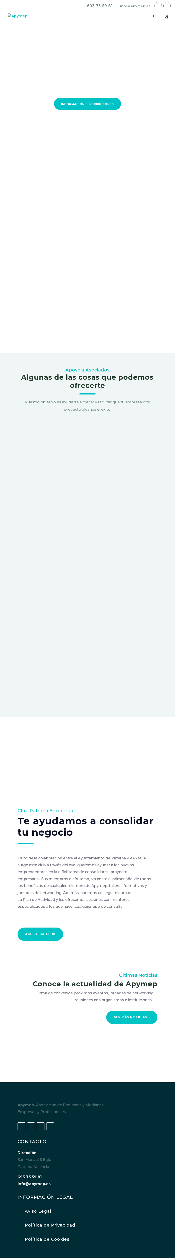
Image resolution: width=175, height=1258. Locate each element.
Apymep (32, 280)
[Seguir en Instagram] (50, 1126)
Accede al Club (40, 934)
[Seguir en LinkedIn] (40, 1126)
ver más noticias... (132, 1017)
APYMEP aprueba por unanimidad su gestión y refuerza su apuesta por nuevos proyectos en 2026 (82, 1054)
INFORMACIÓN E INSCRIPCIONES (87, 104)
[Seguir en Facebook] (21, 1126)
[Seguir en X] (31, 1126)
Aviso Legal (38, 1211)
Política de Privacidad (50, 1225)
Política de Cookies (47, 1239)
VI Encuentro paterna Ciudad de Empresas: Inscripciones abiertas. (73, 1033)
